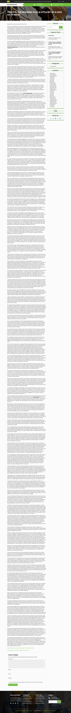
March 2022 (52, 82)
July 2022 (52, 78)
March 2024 (52, 73)
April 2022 (52, 81)
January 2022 (53, 84)
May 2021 (52, 94)
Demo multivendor (12, 4)
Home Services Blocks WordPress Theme (23, 710)
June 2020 (52, 106)
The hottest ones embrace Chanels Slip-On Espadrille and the (20, 648)
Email (9, 673)
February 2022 (53, 83)
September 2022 (53, 75)
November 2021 (53, 87)
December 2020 (53, 99)
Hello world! (51, 35)
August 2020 (52, 104)
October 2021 (52, 88)
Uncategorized (53, 66)
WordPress (53, 710)
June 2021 (52, 93)
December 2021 (53, 86)
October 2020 (53, 102)
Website (10, 678)
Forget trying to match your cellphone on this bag (18, 650)
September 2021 (53, 89)
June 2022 (52, 79)
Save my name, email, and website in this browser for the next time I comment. (26, 682)
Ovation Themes (45, 710)
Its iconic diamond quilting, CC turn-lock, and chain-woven (54, 53)
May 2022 (52, 80)
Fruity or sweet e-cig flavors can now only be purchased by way (54, 43)
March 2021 (52, 96)
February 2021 (53, 97)
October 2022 (53, 74)
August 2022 (52, 76)
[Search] (61, 27)
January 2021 (52, 98)
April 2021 (52, 95)
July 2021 (52, 91)
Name (9, 669)
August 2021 (52, 90)
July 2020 (52, 105)
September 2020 (53, 103)
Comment (10, 659)
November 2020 (53, 101)
